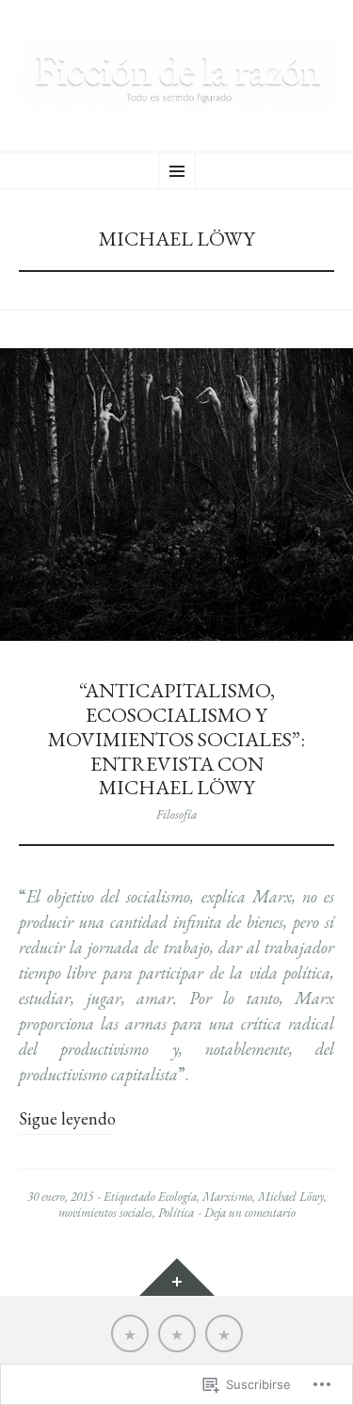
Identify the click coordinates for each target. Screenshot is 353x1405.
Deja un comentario (250, 1213)
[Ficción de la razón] (176, 73)
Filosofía (176, 814)
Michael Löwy (291, 1197)
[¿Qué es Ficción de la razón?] (130, 1333)
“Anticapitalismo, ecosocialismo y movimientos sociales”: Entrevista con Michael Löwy (176, 739)
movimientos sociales (105, 1213)
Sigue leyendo (67, 1118)
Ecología (177, 1197)
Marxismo (227, 1197)
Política (176, 1213)
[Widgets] (177, 1277)
